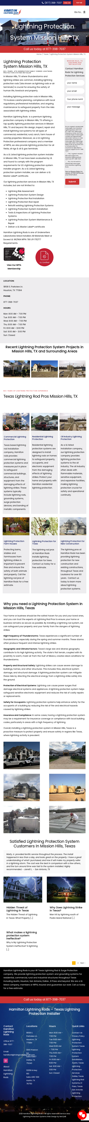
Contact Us (77, 1023)
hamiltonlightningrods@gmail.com (19, 1045)
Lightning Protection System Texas (78, 1033)
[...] (31, 909)
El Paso (53, 972)
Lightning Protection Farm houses (14, 542)
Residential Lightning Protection (42, 438)
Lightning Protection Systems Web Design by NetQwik (44, 1107)
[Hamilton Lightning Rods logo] (12, 10)
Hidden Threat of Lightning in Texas (17, 900)
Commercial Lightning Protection (15, 438)
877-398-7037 (55, 49)
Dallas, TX (30, 1051)
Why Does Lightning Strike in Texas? (66, 900)
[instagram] (5, 1051)
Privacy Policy (78, 1027)
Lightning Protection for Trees (44, 542)
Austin (16, 972)
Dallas (46, 972)
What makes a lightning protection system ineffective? (21, 926)
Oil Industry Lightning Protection (71, 438)
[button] (5, 369)
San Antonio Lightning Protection (77, 1084)
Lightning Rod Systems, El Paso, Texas (78, 1074)
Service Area (65, 1104)
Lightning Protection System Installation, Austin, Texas (78, 1047)
